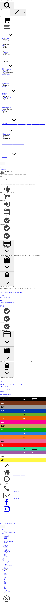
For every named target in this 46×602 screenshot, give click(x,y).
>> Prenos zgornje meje (5, 78)
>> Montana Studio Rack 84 (6, 147)
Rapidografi (3, 110)
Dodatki (3, 560)
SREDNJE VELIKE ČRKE (6, 74)
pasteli (37, 124)
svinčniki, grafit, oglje (24, 124)
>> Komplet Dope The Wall (5, 135)
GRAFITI (3, 45)
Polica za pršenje (6, 567)
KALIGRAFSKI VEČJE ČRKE (6, 69)
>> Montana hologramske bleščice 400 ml (7, 41)
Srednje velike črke (6, 535)
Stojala (42, 124)
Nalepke (3, 559)
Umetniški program (4, 546)
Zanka (4, 580)
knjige (3, 137)
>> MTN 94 (3, 48)
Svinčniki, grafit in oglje (7, 551)
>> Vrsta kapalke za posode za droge (7, 109)
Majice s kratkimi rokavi (8, 565)
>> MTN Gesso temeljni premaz (6, 58)
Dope (4, 576)
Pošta (4, 586)
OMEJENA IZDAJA (5, 52)
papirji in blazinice (34, 124)
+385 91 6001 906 (16, 491)
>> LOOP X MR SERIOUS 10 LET (6, 55)
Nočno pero (5, 537)
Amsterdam (5, 571)
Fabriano (5, 577)
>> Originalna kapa (4, 76)
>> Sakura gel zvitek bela (5, 111)
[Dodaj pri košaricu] (44, 399)
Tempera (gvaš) (6, 556)
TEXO (5, 592)
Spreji (2, 529)
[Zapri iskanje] (17, 12)
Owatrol (5, 585)
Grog (4, 578)
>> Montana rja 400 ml (5, 39)
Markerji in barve (4, 539)
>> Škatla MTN (4, 149)
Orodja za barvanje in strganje (6, 134)
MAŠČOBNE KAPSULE (5, 71)
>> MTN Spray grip (4, 143)
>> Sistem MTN (4, 145)
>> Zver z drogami (4, 101)
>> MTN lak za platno (5, 61)
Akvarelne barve (8, 124)
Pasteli (4, 553)
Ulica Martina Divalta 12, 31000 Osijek (19, 475)
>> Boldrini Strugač (4, 136)
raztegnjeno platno (18, 124)
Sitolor (4, 589)
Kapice (3, 533)
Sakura (5, 588)
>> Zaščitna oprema (21, 144)
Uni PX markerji (6, 545)
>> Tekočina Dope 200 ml (5, 96)
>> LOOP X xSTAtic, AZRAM (6, 54)
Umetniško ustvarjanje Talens (8, 591)
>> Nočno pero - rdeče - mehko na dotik (7, 82)
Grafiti (4, 530)
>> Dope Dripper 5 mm (5, 98)
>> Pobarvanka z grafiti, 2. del (6, 138)
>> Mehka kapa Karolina (5, 85)
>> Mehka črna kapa (5, 75)
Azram (5, 572)
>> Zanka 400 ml (4, 47)
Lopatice (39, 124)
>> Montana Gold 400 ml (5, 50)
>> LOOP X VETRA (4, 56)
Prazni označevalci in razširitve (6, 107)
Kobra (4, 579)
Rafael (4, 587)
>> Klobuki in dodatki (7, 144)
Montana (5, 583)
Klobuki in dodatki (8, 564)
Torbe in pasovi (6, 568)
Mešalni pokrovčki (6, 536)
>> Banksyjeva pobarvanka (5, 139)
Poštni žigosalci (6, 543)
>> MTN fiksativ (4, 60)
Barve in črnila (4, 94)
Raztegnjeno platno (6, 550)
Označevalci (3, 100)
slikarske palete (29, 124)
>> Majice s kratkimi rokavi (14, 144)
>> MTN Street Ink (4, 95)
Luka (4, 581)
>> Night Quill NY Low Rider (6, 80)
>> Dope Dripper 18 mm (5, 99)
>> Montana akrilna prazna (5, 108)
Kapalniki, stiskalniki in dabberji (6, 97)
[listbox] (2, 163)
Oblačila (5, 563)
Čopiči (11, 124)
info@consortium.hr (16, 498)
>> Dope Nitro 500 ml (5, 51)
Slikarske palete (6, 552)
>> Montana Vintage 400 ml (6, 40)
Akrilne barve (4, 124)
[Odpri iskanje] (7, 5)
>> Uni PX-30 (3, 114)
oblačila (3, 144)
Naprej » (3, 306)
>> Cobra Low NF (4, 46)
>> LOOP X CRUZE (4, 53)
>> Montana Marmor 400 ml (6, 44)
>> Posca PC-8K (4, 106)
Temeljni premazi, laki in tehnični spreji (9, 532)
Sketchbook (3, 558)
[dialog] (23, 563)
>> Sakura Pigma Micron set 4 (6, 112)
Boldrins (5, 573)
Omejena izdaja (6, 531)
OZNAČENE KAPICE (5, 83)
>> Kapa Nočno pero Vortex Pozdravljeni (7, 72)
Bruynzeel (5, 574)
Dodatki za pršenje (6, 562)
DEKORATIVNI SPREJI (5, 38)
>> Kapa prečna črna (5, 70)
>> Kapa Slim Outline (5, 84)
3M (4, 570)
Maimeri (5, 582)
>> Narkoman (4, 102)
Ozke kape (5, 538)
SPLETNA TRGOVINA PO (7, 523)
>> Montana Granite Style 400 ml (6, 43)
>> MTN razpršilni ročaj (5, 141)
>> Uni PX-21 (3, 116)
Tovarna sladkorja (6, 590)
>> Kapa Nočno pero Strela (5, 73)
